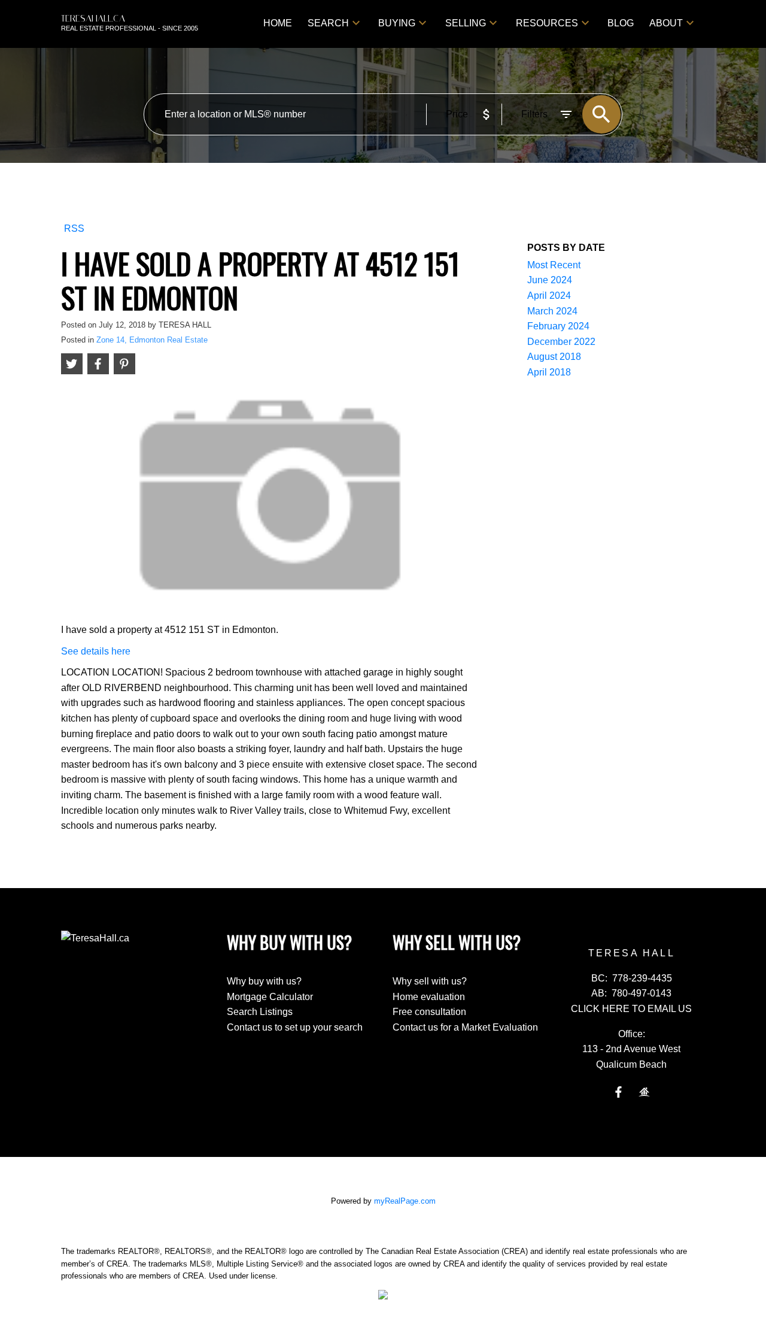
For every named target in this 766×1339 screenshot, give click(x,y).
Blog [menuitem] (620, 23)
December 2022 (561, 342)
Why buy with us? (264, 981)
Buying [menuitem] (396, 23)
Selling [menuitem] (465, 23)
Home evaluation (429, 997)
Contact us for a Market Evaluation (465, 1027)
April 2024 (549, 295)
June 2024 (549, 280)
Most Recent (553, 265)
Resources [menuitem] (547, 23)
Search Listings (260, 1012)
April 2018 (549, 372)
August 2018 (554, 357)
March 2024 (552, 311)
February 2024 (558, 326)
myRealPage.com (405, 1200)
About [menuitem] (666, 23)
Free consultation (429, 1012)
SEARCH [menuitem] (328, 23)
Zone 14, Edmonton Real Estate (152, 339)
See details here (95, 651)
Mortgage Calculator (270, 997)
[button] (618, 1092)
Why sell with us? (430, 981)
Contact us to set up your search (295, 1027)
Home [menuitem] (277, 23)
